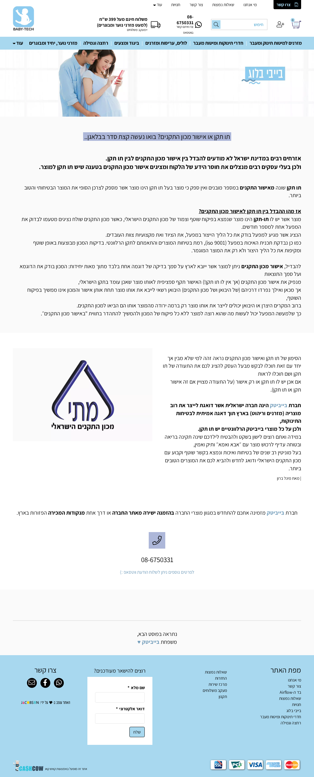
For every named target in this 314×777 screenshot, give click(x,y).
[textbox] (157, 136)
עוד (159, 4)
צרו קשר (284, 4)
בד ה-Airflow (290, 692)
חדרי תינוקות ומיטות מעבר (218, 43)
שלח (137, 732)
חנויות (175, 4)
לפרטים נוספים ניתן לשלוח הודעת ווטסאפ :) (157, 572)
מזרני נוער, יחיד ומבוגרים (53, 43)
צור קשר (196, 4)
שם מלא (136, 687)
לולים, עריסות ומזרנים (166, 43)
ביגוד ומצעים (126, 43)
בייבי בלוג (293, 710)
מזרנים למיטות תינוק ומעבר (276, 43)
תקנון (223, 696)
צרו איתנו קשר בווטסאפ (184, 29)
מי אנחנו (250, 4)
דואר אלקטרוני (130, 708)
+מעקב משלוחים (137, 30)
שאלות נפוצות (223, 4)
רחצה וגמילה (95, 43)
